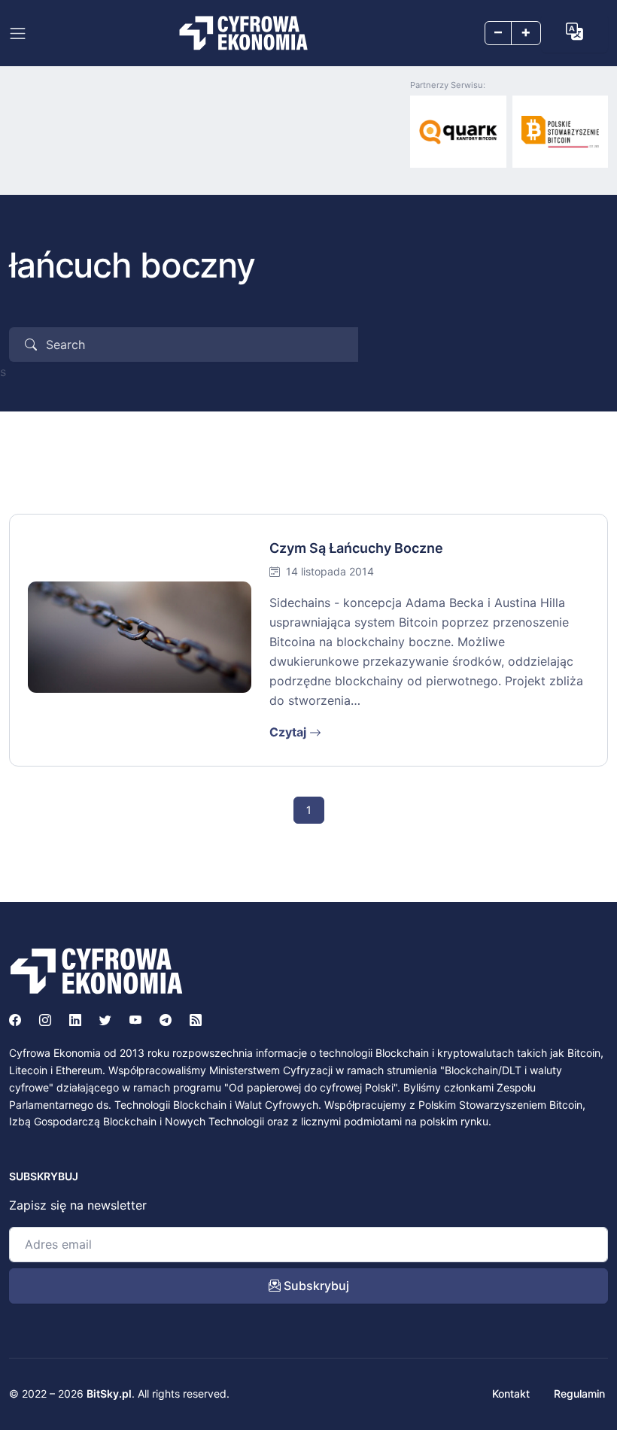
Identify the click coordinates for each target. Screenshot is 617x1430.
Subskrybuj (315, 1285)
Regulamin (579, 1393)
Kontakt (511, 1393)
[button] (574, 32)
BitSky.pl (109, 1393)
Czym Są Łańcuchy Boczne (356, 548)
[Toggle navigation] (17, 33)
